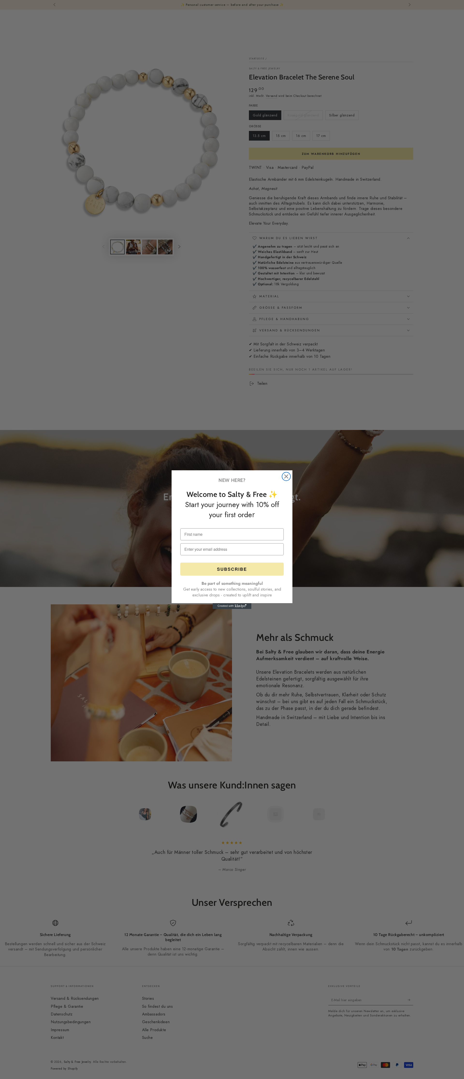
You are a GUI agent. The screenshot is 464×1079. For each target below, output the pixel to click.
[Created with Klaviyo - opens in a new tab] (232, 606)
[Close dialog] (286, 476)
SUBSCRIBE (232, 569)
